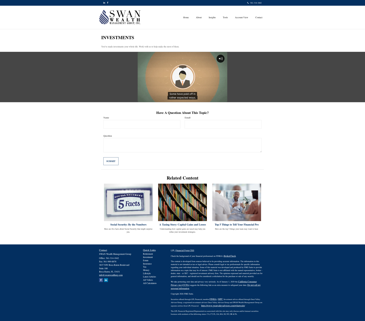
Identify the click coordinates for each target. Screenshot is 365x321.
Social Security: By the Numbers (128, 224)
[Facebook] (107, 2)
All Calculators (150, 283)
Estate (145, 260)
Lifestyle (147, 273)
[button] (198, 17)
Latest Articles (149, 276)
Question (107, 135)
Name (106, 117)
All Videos (148, 279)
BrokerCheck (230, 255)
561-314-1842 (256, 2)
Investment (148, 257)
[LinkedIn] (104, 2)
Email (187, 117)
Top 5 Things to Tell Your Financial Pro (237, 224)
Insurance (147, 263)
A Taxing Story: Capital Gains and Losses (182, 224)
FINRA (213, 299)
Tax (144, 266)
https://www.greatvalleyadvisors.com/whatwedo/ (223, 305)
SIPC (220, 299)
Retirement (148, 253)
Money (146, 269)
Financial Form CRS (185, 250)
